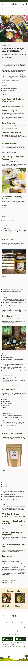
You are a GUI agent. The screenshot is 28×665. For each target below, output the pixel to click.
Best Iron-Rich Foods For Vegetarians (19, 605)
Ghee (6, 239)
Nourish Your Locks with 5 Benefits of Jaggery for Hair (5, 605)
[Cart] (25, 4)
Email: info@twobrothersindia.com (8, 649)
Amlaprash (8, 316)
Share (3, 584)
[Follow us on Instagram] (12, 634)
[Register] (24, 627)
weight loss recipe (6, 45)
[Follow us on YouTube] (15, 634)
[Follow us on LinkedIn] (18, 634)
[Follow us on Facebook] (9, 634)
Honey (19, 197)
